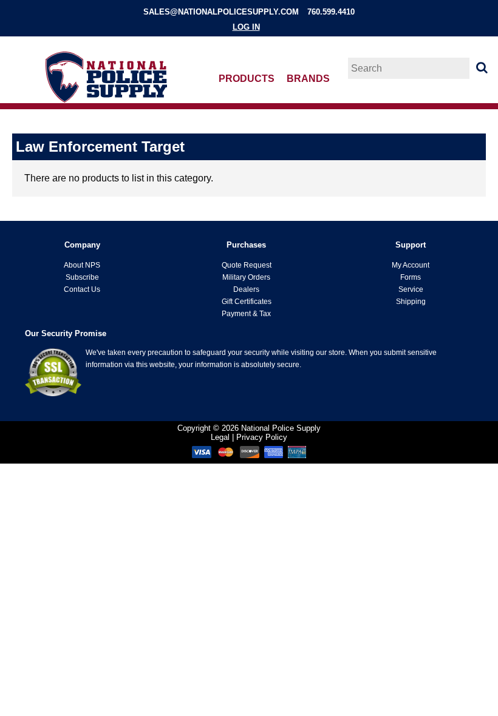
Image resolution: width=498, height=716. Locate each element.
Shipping (411, 301)
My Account (410, 265)
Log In (246, 27)
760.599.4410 (331, 11)
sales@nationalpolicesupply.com (221, 11)
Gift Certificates (246, 301)
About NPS (82, 265)
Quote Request (246, 265)
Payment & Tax (246, 313)
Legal (220, 437)
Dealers (246, 289)
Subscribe (82, 277)
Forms (410, 277)
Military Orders (246, 277)
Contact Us (82, 289)
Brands (308, 78)
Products (247, 78)
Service (410, 289)
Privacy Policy (261, 437)
